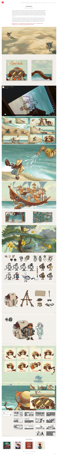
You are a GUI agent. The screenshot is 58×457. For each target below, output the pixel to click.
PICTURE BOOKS (22, 2)
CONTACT (43, 2)
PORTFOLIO (27, 2)
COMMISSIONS (36, 2)
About (40, 2)
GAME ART (31, 2)
